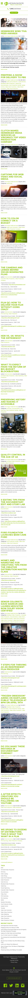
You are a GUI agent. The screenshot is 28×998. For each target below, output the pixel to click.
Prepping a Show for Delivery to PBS (13, 76)
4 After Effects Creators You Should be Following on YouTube (11, 798)
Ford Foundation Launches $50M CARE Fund (13, 534)
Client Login (9, 993)
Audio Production (5, 880)
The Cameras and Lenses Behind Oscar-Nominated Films (12, 271)
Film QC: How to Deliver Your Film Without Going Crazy (12, 306)
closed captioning (5, 888)
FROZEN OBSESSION (15, 730)
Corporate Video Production (8, 278)
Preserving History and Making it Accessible (13, 401)
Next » (11, 862)
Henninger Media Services (10, 957)
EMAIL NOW (14, 12)
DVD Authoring (4, 896)
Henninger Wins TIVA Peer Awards (14, 32)
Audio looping (4, 873)
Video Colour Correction (7, 620)
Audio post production (12, 81)
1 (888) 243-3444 (15, 9)
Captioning (18, 83)
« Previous (3, 862)
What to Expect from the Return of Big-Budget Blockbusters (13, 368)
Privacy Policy (14, 962)
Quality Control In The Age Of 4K (13, 455)
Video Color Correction (10, 87)
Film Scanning (4, 313)
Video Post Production (12, 88)
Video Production (13, 313)
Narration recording (5, 902)
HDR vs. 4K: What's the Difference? (12, 337)
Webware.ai (14, 958)
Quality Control (4, 906)
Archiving (9, 408)
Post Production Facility (15, 85)
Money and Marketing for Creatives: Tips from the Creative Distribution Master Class (14, 566)
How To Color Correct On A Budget (10, 220)
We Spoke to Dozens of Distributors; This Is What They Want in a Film (14, 833)
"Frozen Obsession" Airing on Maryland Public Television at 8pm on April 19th (14, 699)
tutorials (3, 908)
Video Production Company (13, 229)
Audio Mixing (4, 876)
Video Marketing (19, 375)
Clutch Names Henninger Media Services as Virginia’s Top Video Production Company (13, 136)
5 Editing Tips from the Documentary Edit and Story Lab (13, 502)
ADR (2, 867)
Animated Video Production (7, 375)
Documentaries (4, 85)
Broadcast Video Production (8, 83)
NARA (2, 900)
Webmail (3, 993)
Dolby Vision (22, 616)
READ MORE (4, 69)
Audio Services (22, 81)
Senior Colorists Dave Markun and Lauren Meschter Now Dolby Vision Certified (12, 606)
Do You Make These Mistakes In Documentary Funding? (13, 749)
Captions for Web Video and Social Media (12, 176)
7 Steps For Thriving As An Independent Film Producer (14, 667)
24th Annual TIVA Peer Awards (11, 67)
